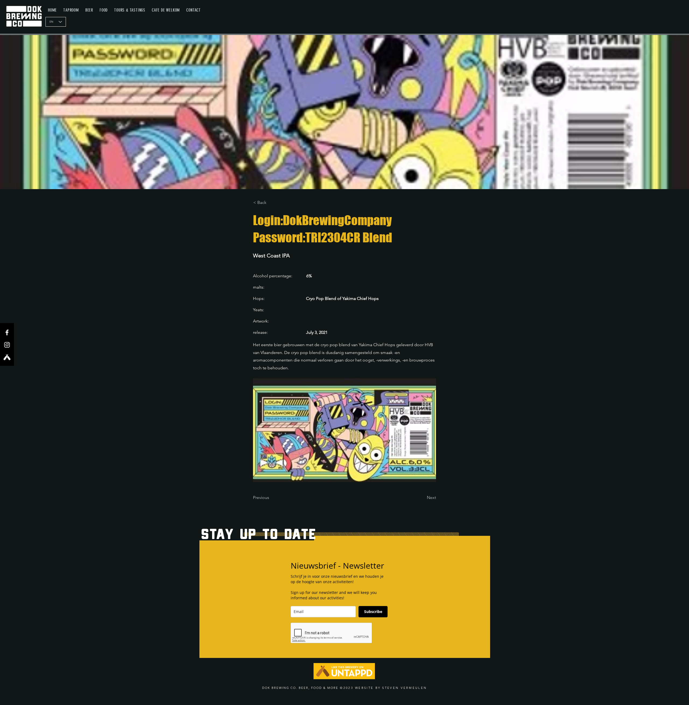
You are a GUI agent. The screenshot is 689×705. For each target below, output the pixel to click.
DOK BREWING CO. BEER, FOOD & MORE (300, 688)
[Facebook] (7, 332)
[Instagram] (7, 345)
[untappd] (7, 357)
